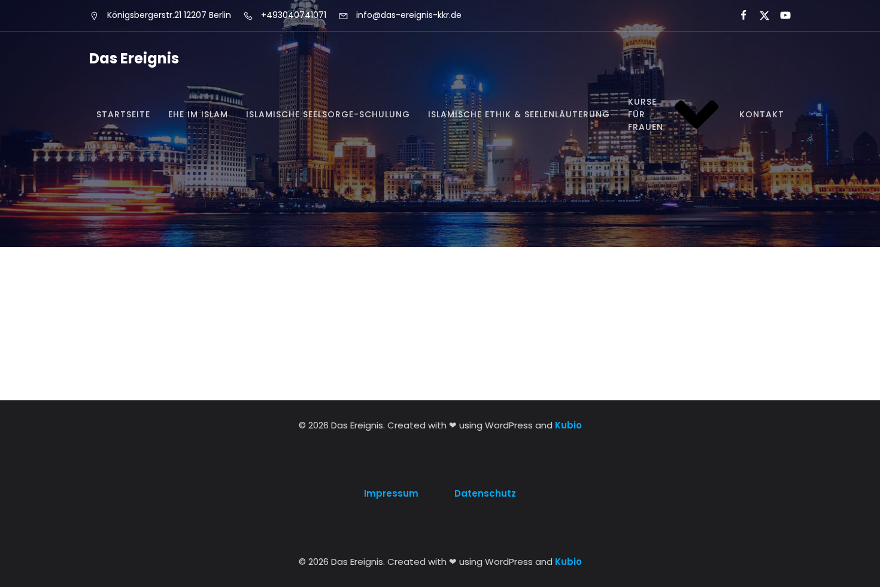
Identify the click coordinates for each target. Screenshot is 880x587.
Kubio (568, 425)
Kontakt (761, 114)
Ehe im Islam (198, 114)
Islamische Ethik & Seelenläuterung (519, 114)
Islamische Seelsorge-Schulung (328, 114)
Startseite (123, 114)
